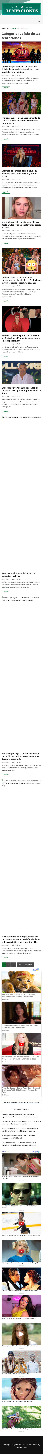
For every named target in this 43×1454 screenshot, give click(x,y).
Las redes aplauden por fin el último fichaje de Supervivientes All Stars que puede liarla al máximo (20, 69)
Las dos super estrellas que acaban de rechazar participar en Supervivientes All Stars (21, 390)
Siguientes (28, 964)
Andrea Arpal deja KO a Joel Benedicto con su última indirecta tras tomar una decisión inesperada (20, 756)
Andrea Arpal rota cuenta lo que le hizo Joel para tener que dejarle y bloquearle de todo (21, 225)
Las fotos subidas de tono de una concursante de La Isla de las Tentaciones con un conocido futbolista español (21, 280)
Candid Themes (21, 1447)
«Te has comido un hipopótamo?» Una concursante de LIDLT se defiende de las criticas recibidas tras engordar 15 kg (21, 939)
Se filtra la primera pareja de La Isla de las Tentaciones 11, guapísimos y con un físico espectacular (21, 338)
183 (19, 964)
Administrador (6, 75)
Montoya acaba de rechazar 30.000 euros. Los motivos (18, 574)
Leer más (5, 88)
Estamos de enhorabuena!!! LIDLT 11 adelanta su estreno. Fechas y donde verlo (19, 173)
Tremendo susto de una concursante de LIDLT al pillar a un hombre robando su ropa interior (21, 120)
